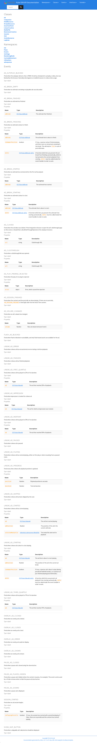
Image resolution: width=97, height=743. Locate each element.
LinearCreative (9, 28)
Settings (7, 54)
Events (63, 2)
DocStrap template (68, 740)
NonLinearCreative (10, 32)
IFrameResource (9, 24)
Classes (55, 2)
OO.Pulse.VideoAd (17, 385)
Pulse (6, 50)
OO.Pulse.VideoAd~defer (26, 578)
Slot (5, 36)
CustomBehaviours (10, 58)
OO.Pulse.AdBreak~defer (26, 153)
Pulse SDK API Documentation (27, 2)
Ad (5, 18)
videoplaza (7, 60)
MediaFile (7, 30)
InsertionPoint (9, 26)
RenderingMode (9, 56)
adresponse (8, 62)
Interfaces (72, 2)
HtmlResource (8, 22)
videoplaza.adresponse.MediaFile (29, 532)
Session (6, 34)
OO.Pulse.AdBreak (22, 114)
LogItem (6, 40)
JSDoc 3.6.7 (43, 740)
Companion (7, 20)
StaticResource (9, 38)
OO (5, 48)
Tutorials (82, 2)
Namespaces (45, 2)
